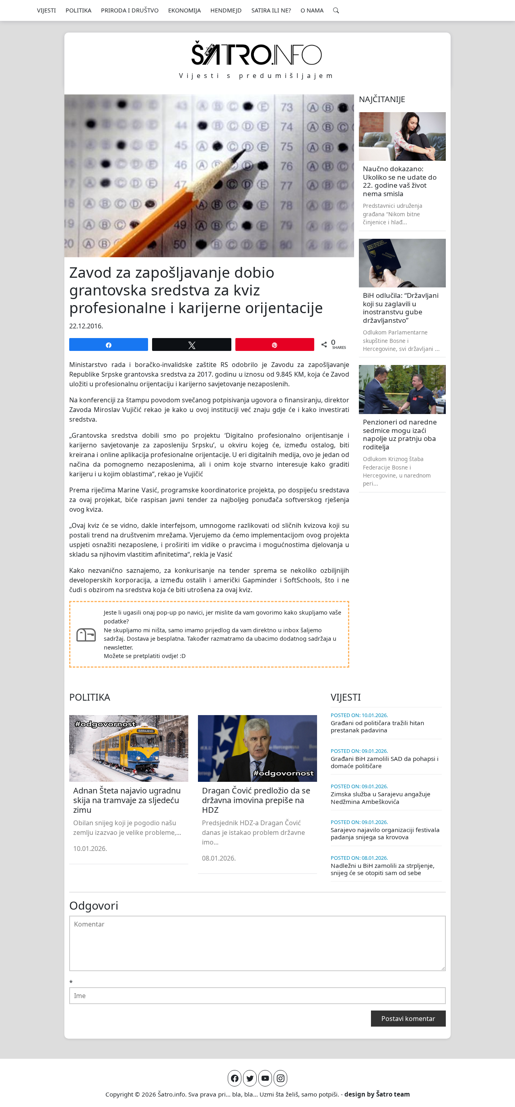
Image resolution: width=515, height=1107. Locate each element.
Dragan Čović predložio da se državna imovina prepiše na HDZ (256, 800)
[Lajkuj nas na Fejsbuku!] (234, 1078)
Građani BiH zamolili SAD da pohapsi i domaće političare (385, 762)
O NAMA (312, 10)
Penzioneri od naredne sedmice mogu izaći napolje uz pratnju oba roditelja (400, 434)
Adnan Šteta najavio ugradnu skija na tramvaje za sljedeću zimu (127, 800)
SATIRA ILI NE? (271, 10)
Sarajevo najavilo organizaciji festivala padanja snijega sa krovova (385, 833)
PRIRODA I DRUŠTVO (130, 10)
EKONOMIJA (184, 10)
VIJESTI (46, 10)
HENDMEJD (226, 10)
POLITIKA (78, 10)
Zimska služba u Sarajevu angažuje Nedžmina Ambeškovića (381, 797)
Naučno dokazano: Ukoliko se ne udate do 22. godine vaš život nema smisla (400, 181)
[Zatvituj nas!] (250, 1078)
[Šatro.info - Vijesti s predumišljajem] (257, 53)
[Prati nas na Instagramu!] (280, 1078)
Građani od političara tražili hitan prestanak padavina (377, 726)
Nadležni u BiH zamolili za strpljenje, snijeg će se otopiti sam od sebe (383, 869)
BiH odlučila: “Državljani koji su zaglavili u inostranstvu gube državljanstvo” (401, 308)
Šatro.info (171, 1094)
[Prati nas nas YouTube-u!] (265, 1078)
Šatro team (393, 1094)
